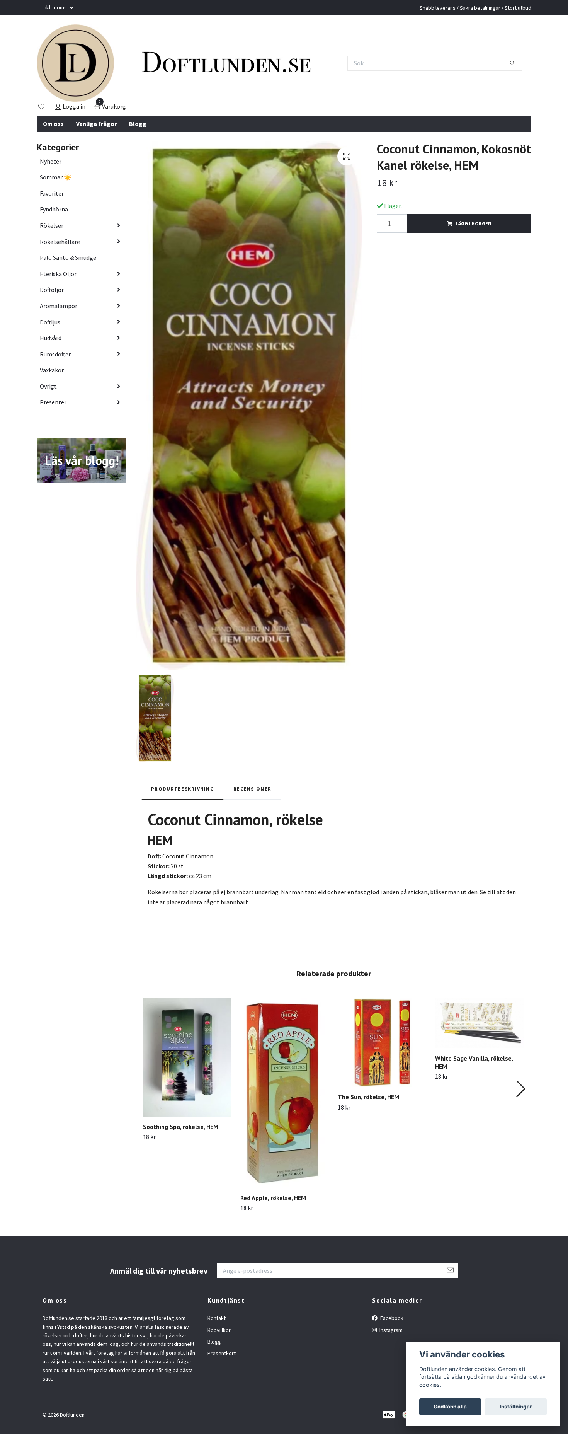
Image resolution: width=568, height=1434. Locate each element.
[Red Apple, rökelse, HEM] (284, 1092)
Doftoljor (52, 289)
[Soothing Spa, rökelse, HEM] (187, 1057)
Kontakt (216, 1318)
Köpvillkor (219, 1330)
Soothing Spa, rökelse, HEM (180, 1126)
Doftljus (50, 322)
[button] (520, 1088)
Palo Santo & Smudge (68, 257)
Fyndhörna (54, 209)
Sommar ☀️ (55, 177)
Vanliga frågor (96, 124)
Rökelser (51, 225)
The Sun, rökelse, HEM (368, 1097)
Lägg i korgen (473, 223)
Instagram (390, 1330)
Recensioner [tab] (252, 789)
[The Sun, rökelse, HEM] (382, 1042)
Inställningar (516, 1406)
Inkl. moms (55, 7)
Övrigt (48, 386)
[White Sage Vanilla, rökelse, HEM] (479, 1023)
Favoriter (52, 193)
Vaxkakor (52, 370)
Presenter (53, 402)
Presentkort (221, 1353)
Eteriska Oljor (58, 274)
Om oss (53, 124)
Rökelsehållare (60, 242)
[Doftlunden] (75, 63)
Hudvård (50, 338)
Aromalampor (58, 306)
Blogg (137, 124)
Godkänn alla (450, 1406)
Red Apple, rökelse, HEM (273, 1198)
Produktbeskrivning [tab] (182, 789)
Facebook (391, 1318)
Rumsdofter (55, 354)
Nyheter (50, 161)
